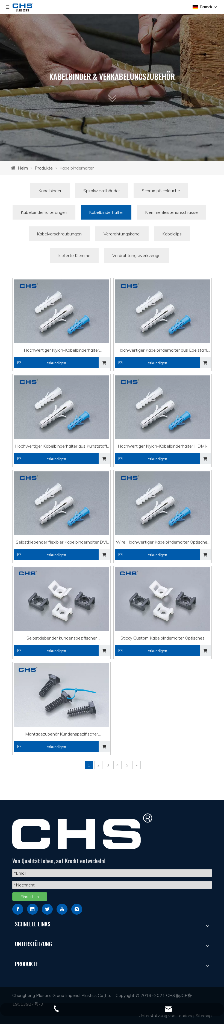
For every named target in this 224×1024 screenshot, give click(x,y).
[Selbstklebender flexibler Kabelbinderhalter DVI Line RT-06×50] (61, 506)
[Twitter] (47, 909)
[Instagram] (76, 909)
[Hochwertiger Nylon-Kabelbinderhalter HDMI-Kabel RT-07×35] (162, 410)
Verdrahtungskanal (122, 234)
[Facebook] (17, 909)
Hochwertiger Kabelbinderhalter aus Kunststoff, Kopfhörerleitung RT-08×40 (61, 446)
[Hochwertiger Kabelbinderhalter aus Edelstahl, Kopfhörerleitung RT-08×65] (162, 314)
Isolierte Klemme (74, 255)
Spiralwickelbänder (101, 190)
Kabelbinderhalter (106, 212)
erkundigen (56, 363)
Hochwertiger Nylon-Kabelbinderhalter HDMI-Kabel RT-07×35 (163, 446)
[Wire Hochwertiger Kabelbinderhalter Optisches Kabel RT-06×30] (162, 506)
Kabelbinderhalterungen (44, 212)
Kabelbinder (50, 190)
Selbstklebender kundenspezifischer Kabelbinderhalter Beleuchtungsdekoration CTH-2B (61, 638)
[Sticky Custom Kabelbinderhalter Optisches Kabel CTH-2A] (162, 600)
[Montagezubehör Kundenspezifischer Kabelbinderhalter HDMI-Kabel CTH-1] (61, 696)
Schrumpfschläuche (161, 190)
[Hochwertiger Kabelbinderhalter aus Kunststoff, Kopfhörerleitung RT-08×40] (61, 410)
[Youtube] (62, 909)
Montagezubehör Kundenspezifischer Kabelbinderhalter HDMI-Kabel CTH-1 (62, 734)
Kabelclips (172, 234)
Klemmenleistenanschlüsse (171, 212)
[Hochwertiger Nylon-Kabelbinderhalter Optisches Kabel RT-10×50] (61, 314)
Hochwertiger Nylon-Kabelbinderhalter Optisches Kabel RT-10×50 (61, 350)
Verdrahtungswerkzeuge (136, 255)
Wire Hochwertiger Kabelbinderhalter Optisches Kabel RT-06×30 (163, 542)
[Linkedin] (32, 909)
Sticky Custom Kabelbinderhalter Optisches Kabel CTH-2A (162, 638)
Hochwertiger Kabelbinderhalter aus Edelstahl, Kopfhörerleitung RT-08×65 (162, 350)
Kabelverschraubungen (59, 234)
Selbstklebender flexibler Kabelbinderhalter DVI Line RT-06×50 (61, 542)
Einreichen (30, 896)
